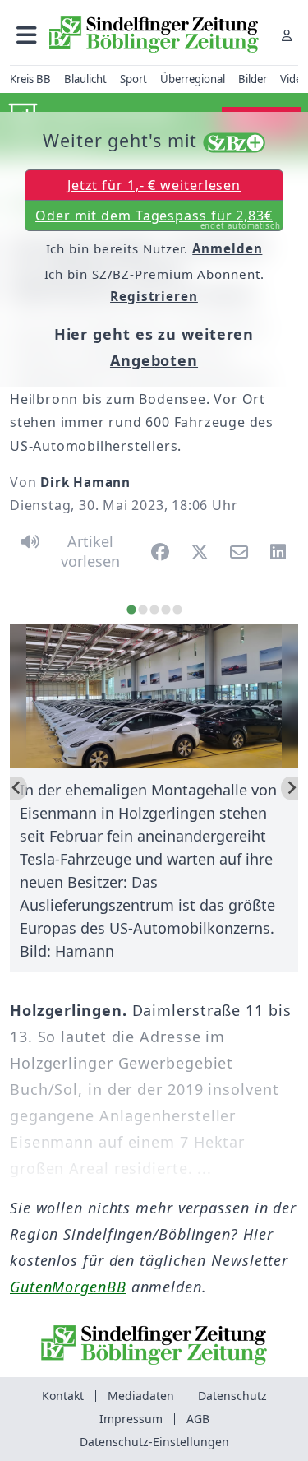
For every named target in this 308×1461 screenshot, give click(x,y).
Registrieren (154, 296)
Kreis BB (30, 79)
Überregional (192, 79)
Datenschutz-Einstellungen (154, 1441)
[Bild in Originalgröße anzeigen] (154, 696)
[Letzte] (18, 788)
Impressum (131, 1418)
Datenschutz (232, 1395)
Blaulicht (85, 79)
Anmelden (227, 248)
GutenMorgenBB (68, 1286)
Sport (133, 79)
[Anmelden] (287, 35)
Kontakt (63, 1395)
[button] (26, 35)
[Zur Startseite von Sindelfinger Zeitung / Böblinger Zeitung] (154, 34)
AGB (197, 1418)
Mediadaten (141, 1395)
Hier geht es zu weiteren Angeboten (154, 347)
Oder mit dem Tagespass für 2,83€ (158, 218)
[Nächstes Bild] (289, 788)
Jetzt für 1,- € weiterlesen (154, 185)
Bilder (252, 79)
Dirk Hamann (85, 482)
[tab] (131, 609)
